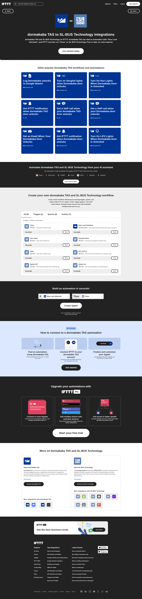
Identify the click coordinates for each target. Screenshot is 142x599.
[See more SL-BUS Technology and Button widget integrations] (96, 504)
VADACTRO (97, 470)
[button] (71, 368)
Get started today (71, 51)
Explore (108, 4)
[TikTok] (102, 591)
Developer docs (38, 577)
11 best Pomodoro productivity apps (82, 570)
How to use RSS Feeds (78, 564)
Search (36, 570)
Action (33, 227)
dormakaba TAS (41, 34)
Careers (44, 591)
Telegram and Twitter (53, 577)
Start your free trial (71, 432)
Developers (37, 591)
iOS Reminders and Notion (54, 570)
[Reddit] (106, 591)
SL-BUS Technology (76, 34)
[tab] (26, 214)
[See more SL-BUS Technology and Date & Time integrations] (96, 496)
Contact (61, 591)
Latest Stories (77, 548)
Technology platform (81, 470)
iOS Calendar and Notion (54, 554)
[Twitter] (98, 591)
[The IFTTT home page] (6, 4)
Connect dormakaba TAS (34, 484)
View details (28, 232)
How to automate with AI (78, 551)
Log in (122, 4)
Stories (36, 554)
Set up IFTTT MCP (71, 181)
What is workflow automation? (80, 561)
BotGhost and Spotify (53, 564)
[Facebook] (81, 591)
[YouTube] (94, 591)
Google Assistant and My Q (54, 561)
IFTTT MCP (37, 561)
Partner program (53, 591)
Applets (36, 557)
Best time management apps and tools (83, 557)
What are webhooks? (78, 567)
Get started (133, 4)
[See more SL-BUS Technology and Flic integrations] (111, 496)
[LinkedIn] (85, 591)
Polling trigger (83, 227)
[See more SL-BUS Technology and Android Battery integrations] (81, 504)
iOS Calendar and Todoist (54, 574)
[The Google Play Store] (103, 552)
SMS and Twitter (51, 567)
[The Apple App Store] (103, 547)
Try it (66, 232)
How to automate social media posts (82, 577)
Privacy (68, 591)
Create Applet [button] (71, 306)
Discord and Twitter (52, 580)
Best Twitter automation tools (80, 554)
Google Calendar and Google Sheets (57, 557)
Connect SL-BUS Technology (85, 484)
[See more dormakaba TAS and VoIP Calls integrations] (31, 504)
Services (36, 551)
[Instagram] (90, 591)
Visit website (27, 479)
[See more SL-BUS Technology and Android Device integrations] (81, 496)
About (73, 591)
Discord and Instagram (53, 551)
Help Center (37, 564)
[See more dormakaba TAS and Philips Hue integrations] (46, 504)
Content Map (37, 567)
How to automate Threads (79, 574)
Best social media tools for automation (83, 580)
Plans (115, 4)
